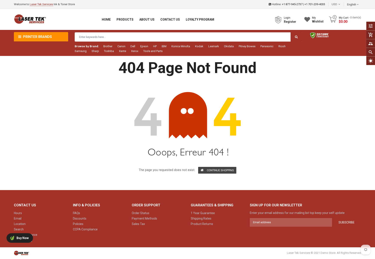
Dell (132, 46)
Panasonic (266, 46)
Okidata (229, 46)
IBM (164, 46)
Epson (144, 46)
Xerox (134, 51)
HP (155, 46)
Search (19, 229)
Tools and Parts (153, 51)
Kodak (199, 46)
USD (341, 4)
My (318, 19)
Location (20, 224)
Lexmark (213, 46)
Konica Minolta (180, 46)
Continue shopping (220, 170)
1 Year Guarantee (203, 213)
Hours (18, 213)
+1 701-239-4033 (314, 4)
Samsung (81, 51)
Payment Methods (144, 218)
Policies (78, 224)
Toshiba (109, 51)
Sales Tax (138, 224)
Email (17, 218)
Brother (107, 46)
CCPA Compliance (85, 229)
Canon (121, 46)
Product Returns (202, 224)
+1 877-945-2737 (292, 4)
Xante (122, 51)
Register (290, 21)
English (352, 4)
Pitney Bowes (247, 46)
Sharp (95, 51)
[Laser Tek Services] (21, 253)
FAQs (76, 213)
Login (287, 17)
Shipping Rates (201, 218)
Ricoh (282, 46)
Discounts (79, 218)
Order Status (140, 213)
